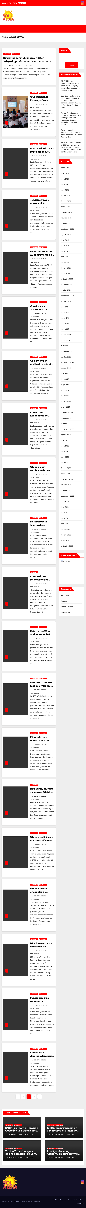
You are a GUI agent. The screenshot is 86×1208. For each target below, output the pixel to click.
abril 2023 (65, 390)
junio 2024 (65, 312)
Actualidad (7, 53)
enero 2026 (65, 207)
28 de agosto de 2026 (15, 1134)
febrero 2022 (66, 468)
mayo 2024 (65, 318)
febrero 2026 (66, 201)
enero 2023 (65, 407)
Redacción (27, 65)
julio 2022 (65, 440)
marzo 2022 (65, 462)
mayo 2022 (65, 451)
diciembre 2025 (67, 212)
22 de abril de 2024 (12, 65)
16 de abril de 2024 (39, 690)
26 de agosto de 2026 (15, 1157)
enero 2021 (65, 540)
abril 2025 (65, 257)
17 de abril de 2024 (39, 638)
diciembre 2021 (67, 479)
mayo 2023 (65, 385)
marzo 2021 (65, 529)
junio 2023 (65, 379)
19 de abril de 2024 (39, 313)
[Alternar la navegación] (44, 29)
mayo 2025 (65, 251)
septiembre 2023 (67, 362)
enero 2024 (65, 340)
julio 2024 (65, 307)
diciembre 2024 (67, 279)
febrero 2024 (66, 335)
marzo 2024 (65, 329)
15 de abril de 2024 (39, 844)
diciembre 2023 (67, 346)
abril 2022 (65, 457)
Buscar (64, 50)
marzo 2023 (65, 396)
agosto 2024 (66, 301)
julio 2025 (65, 240)
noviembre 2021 (67, 485)
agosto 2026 (66, 168)
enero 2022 (65, 474)
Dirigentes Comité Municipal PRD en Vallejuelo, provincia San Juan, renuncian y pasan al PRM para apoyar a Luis (27, 61)
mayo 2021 (65, 518)
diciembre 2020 (67, 546)
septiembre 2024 (67, 296)
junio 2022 (65, 446)
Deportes (64, 601)
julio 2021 (65, 507)
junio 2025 (65, 246)
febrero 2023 (66, 401)
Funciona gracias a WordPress (11, 1202)
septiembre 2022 (67, 429)
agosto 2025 (66, 234)
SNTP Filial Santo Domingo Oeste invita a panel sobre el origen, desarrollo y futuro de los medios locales (70, 85)
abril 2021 (65, 524)
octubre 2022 (66, 424)
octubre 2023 (66, 357)
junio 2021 (65, 513)
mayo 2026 (65, 184)
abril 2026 (65, 190)
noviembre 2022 (67, 418)
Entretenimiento (67, 607)
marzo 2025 (65, 262)
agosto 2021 (66, 501)
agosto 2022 (66, 435)
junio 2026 (65, 179)
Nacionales (15, 53)
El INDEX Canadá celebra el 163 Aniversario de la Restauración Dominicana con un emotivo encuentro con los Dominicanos (71, 147)
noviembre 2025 (67, 218)
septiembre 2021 (67, 496)
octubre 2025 (66, 223)
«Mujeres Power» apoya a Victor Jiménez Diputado (40, 203)
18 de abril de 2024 (39, 474)
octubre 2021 (66, 490)
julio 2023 (65, 374)
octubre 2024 (66, 290)
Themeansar (36, 1202)
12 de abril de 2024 (39, 896)
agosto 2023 (66, 368)
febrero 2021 (66, 535)
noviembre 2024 (67, 285)
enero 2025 (65, 273)
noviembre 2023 (67, 351)
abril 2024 (65, 323)
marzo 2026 (65, 196)
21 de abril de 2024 (39, 156)
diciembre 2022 (67, 412)
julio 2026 (65, 173)
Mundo (81, 1200)
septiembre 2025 (67, 229)
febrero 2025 (66, 268)
